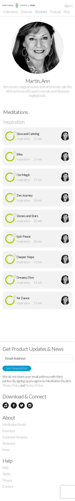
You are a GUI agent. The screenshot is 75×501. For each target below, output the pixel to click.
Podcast (55, 12)
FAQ (67, 12)
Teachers (41, 12)
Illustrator (9, 443)
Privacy (7, 480)
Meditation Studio (14, 424)
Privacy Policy (11, 385)
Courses (26, 12)
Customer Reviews (15, 437)
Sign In (68, 6)
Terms (6, 474)
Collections (10, 12)
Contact (7, 486)
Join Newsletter (17, 368)
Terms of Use (34, 385)
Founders (8, 431)
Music (6, 450)
